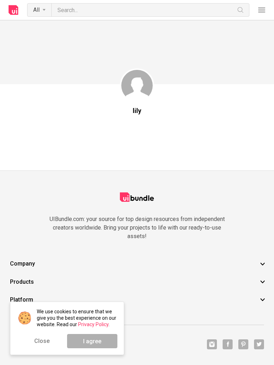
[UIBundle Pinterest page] (243, 344)
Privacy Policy (93, 324)
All (36, 9)
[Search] (240, 10)
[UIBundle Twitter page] (259, 344)
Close (42, 341)
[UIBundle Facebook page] (228, 344)
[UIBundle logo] (14, 10)
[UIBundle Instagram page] (212, 344)
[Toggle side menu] (261, 10)
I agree (92, 341)
